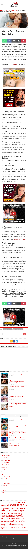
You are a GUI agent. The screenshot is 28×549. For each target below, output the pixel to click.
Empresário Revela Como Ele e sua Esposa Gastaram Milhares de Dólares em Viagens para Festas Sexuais (18, 381)
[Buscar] (24, 334)
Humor (3, 471)
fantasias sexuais (6, 517)
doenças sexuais (4, 515)
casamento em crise (5, 508)
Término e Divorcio (6, 495)
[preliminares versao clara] (14, 77)
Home (2, 10)
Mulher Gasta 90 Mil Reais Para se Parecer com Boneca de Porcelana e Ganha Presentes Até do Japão (18, 396)
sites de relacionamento (15, 527)
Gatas (3, 469)
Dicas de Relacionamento (7, 464)
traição (21, 527)
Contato (9, 536)
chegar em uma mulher (16, 508)
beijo (7, 505)
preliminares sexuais (6, 524)
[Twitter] (17, 341)
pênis (22, 524)
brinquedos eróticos (6, 507)
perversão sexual (14, 523)
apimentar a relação (12, 502)
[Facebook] (14, 341)
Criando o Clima (5, 462)
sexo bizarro (22, 525)
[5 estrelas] (9, 299)
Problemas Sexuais (6, 483)
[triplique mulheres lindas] (14, 192)
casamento (23, 506)
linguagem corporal (16, 519)
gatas (21, 516)
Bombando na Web (6, 457)
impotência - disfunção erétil (12, 518)
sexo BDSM (17, 525)
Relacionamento (5, 488)
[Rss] (11, 341)
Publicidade (3, 536)
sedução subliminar (17, 329)
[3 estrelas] (5, 299)
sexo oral (3, 527)
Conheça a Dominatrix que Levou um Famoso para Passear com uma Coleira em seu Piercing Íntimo (17, 432)
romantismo (4, 525)
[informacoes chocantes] (14, 97)
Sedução (6, 10)
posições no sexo (22, 523)
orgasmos (6, 523)
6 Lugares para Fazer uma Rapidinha (17, 374)
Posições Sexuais (6, 478)
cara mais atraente (13, 64)
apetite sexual (4, 503)
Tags (20, 416)
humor (3, 518)
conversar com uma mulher (20, 239)
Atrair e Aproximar (6, 455)
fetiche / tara (15, 516)
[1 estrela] (2, 299)
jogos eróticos (9, 519)
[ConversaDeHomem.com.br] (14, 4)
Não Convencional (6, 476)
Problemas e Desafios (7, 481)
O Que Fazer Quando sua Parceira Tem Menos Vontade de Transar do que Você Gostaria (17, 405)
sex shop (7, 527)
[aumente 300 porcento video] (14, 213)
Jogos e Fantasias (6, 474)
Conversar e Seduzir (13, 10)
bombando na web (17, 505)
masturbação (7, 521)
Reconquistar (5, 485)
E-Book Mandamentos (17, 536)
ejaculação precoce (13, 515)
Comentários (14, 416)
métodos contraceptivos (15, 521)
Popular (8, 416)
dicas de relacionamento (12, 513)
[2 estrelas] (4, 299)
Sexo (3, 492)
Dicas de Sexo (5, 467)
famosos (20, 515)
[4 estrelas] (7, 299)
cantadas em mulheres (16, 506)
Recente (3, 416)
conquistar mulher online (18, 510)
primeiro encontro (16, 524)
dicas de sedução (7, 329)
